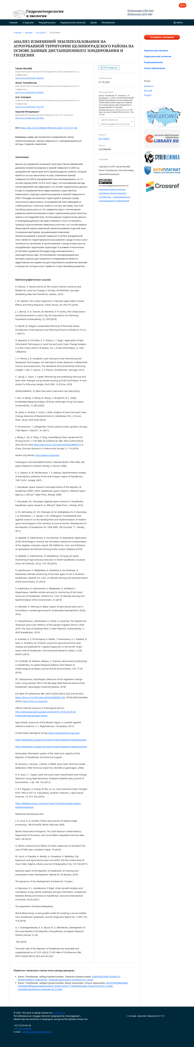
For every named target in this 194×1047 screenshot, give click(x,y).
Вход (182, 5)
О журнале (28, 22)
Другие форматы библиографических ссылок (115, 121)
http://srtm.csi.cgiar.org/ (35, 701)
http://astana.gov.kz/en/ (47, 455)
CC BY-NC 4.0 (59, 1012)
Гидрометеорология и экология (45, 13)
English (148, 95)
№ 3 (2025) (40, 32)
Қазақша (148, 86)
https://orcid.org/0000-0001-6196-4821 (29, 92)
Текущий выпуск (47, 22)
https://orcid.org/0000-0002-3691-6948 (29, 118)
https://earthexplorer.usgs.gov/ (64, 733)
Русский (148, 90)
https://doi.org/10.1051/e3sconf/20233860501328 (40, 697)
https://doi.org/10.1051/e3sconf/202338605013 (57, 444)
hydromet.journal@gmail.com (36, 1031)
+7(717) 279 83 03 (22, 1028)
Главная (13, 22)
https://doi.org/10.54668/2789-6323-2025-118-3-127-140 (49, 127)
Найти (179, 22)
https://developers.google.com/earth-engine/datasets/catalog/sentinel (51, 746)
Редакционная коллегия (72, 22)
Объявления (108, 22)
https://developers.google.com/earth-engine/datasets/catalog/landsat (50, 739)
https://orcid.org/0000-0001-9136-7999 (29, 107)
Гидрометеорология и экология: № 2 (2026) (40, 989)
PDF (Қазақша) (110, 67)
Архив (93, 22)
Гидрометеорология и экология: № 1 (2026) (71, 979)
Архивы (28, 32)
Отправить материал (162, 37)
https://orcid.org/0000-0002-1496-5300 (29, 78)
